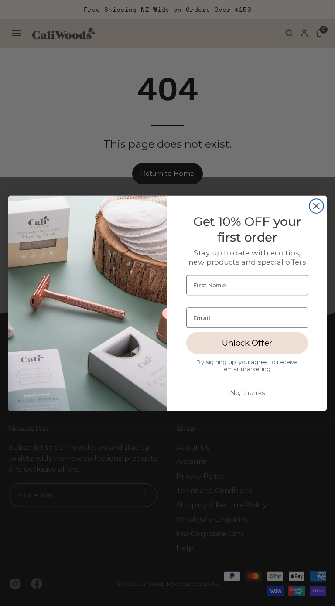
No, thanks (247, 392)
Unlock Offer (247, 342)
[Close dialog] (316, 206)
